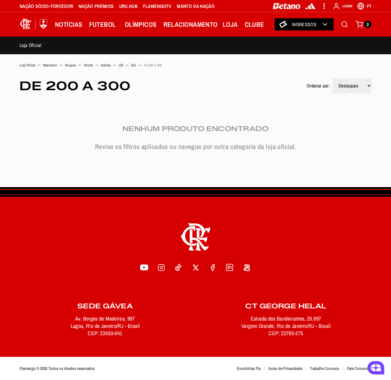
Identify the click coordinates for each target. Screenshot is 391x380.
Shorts (88, 65)
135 (121, 65)
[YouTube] (144, 267)
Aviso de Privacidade (285, 368)
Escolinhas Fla (249, 368)
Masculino (50, 65)
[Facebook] (212, 267)
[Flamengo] (35, 24)
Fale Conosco (358, 368)
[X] (195, 267)
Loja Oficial (30, 45)
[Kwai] (247, 267)
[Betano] (287, 6)
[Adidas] (310, 6)
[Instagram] (161, 267)
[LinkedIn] (230, 267)
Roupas (70, 65)
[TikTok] (178, 267)
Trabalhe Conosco (324, 368)
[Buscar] (344, 24)
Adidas (106, 65)
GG (133, 65)
